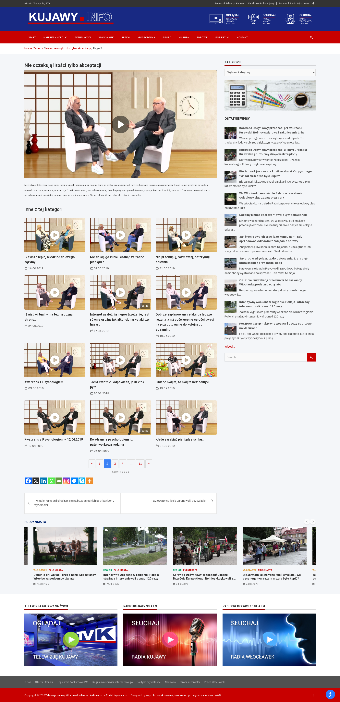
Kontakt (242, 37)
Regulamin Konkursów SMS (73, 682)
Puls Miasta (51, 570)
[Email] (58, 481)
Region (126, 37)
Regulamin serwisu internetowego (112, 682)
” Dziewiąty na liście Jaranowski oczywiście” (179, 500)
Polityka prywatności (149, 682)
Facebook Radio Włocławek (294, 3)
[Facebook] (313, 4)
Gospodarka (146, 37)
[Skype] (82, 481)
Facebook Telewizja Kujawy (229, 3)
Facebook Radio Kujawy (261, 3)
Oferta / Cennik (44, 682)
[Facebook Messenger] (74, 481)
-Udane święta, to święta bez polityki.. (183, 382)
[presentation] (307, 521)
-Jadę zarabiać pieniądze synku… (180, 439)
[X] (35, 481)
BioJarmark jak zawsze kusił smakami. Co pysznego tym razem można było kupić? (202, 577)
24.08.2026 (43, 584)
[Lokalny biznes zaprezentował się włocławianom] (231, 220)
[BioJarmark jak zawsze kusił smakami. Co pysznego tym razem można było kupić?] (231, 177)
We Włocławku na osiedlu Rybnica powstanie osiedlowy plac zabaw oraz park (274, 577)
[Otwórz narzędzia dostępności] (330, 694)
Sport (167, 37)
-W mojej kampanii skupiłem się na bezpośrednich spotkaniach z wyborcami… (74, 503)
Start (32, 37)
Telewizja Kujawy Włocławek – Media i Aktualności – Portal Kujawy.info (86, 695)
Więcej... (230, 346)
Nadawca (170, 682)
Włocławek (106, 37)
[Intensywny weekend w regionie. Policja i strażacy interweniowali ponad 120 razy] (231, 307)
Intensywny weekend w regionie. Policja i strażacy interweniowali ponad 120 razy (62, 577)
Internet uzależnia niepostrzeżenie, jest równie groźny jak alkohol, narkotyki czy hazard (120, 319)
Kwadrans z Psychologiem (44, 382)
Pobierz (220, 37)
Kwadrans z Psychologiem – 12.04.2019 (53, 439)
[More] (89, 481)
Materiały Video (53, 37)
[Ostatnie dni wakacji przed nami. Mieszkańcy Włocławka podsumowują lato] (231, 286)
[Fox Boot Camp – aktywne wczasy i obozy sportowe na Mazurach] (231, 329)
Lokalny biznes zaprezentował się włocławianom (273, 214)
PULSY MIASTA (35, 522)
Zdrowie (202, 37)
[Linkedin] (43, 481)
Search (311, 357)
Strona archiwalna (190, 682)
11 (140, 463)
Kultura (184, 37)
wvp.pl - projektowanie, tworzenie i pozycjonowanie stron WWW (183, 695)
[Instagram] (66, 481)
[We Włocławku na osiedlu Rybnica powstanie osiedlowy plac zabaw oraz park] (231, 199)
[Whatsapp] (51, 481)
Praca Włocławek (214, 682)
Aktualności (83, 37)
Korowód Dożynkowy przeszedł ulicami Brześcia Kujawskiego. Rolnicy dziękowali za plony (134, 578)
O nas (27, 682)
